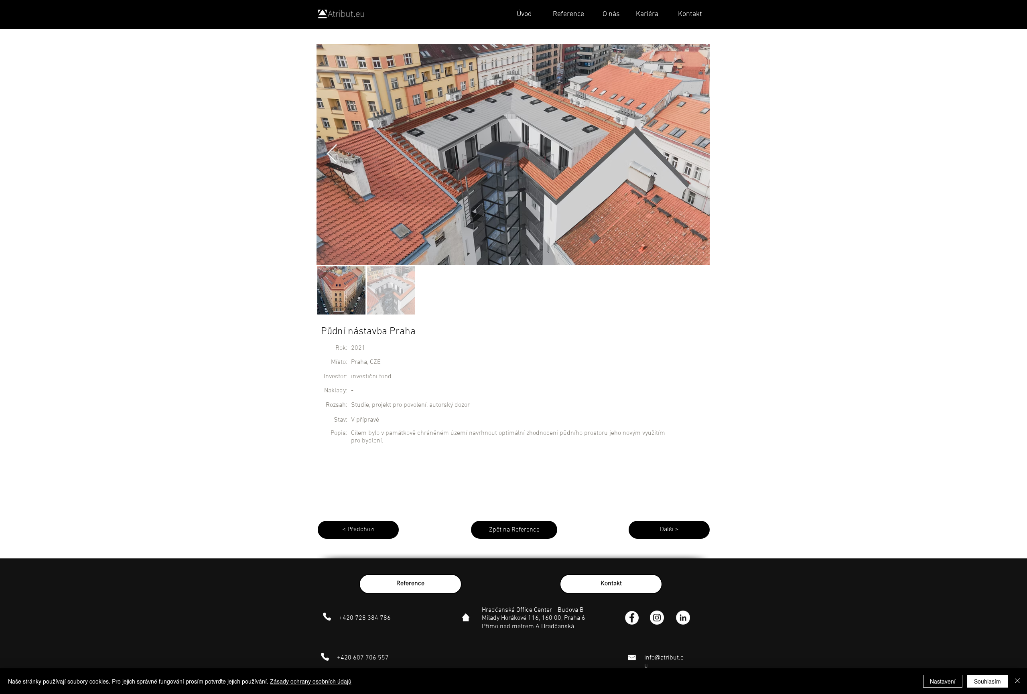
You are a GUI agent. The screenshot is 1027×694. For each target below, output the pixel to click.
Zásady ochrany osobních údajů (310, 681)
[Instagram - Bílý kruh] (657, 618)
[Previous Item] (332, 154)
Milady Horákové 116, (512, 618)
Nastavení (943, 681)
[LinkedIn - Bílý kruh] (683, 618)
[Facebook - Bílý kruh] (632, 618)
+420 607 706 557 (363, 658)
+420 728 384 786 (365, 618)
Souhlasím (987, 681)
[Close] (1017, 681)
